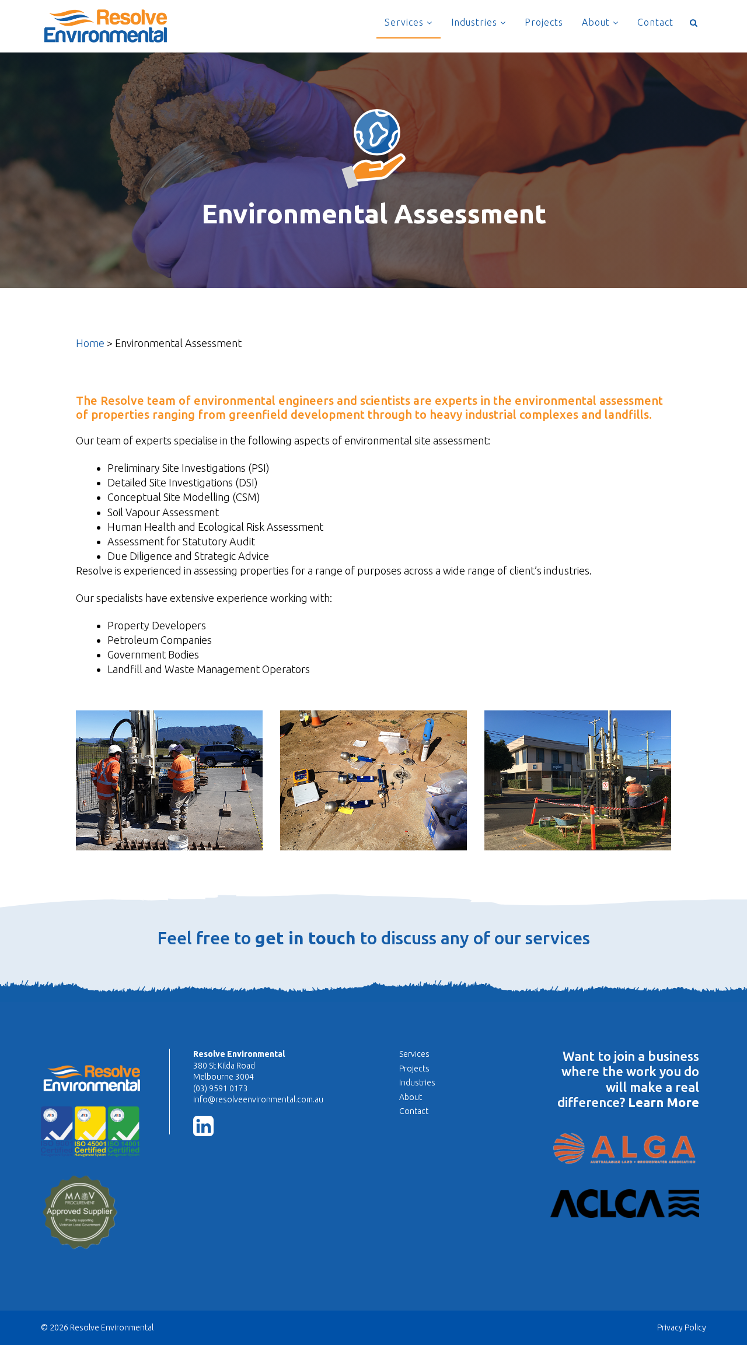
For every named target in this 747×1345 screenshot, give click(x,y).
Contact (655, 22)
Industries (475, 22)
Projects (544, 22)
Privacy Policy (681, 1327)
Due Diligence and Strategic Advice (188, 556)
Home (90, 343)
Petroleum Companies (159, 640)
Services (406, 22)
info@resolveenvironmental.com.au (258, 1099)
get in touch (305, 938)
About (597, 22)
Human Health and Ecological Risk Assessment (215, 527)
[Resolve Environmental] (105, 25)
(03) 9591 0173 (220, 1088)
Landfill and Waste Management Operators (208, 669)
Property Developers (156, 625)
